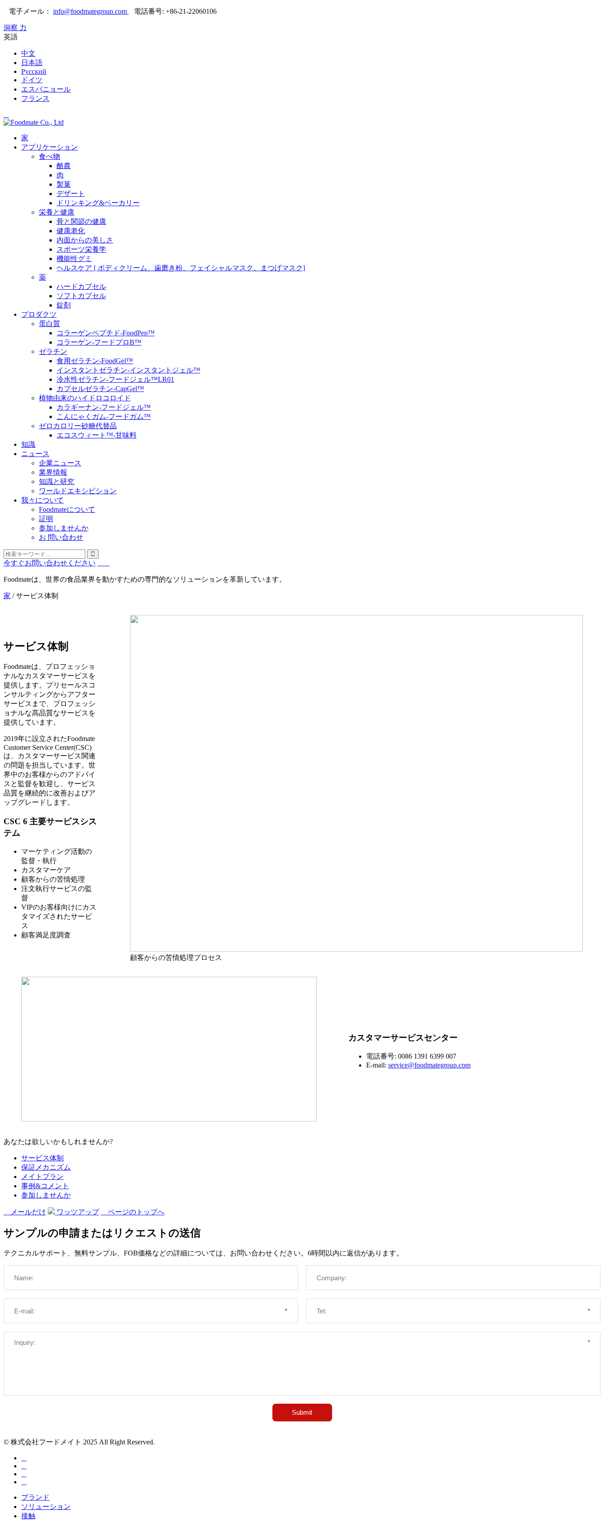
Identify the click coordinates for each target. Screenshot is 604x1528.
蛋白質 (49, 323)
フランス (35, 98)
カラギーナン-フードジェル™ (104, 407)
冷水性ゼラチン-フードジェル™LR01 (115, 379)
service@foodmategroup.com (429, 1065)
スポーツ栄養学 (81, 249)
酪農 (64, 165)
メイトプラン (42, 1176)
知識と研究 (56, 481)
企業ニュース (60, 463)
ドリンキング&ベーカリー (98, 203)
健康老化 (71, 230)
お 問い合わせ (61, 537)
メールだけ (25, 1212)
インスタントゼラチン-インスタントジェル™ (128, 370)
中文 (28, 53)
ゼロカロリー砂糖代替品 (78, 426)
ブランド (35, 1497)
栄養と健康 (56, 212)
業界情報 (53, 472)
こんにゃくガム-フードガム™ (104, 416)
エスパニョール (46, 89)
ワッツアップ (77, 1212)
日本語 (31, 62)
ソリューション (46, 1506)
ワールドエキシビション (78, 491)
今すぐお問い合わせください (50, 563)
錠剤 (64, 305)
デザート (71, 193)
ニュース (35, 453)
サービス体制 (42, 1158)
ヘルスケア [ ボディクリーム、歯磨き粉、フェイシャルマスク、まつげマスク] (181, 268)
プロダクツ (39, 314)
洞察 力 (15, 27)
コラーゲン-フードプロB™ (99, 342)
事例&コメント (45, 1186)
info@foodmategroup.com (91, 11)
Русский (33, 71)
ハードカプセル (81, 286)
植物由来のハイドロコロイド (85, 398)
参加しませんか (63, 528)
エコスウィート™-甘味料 (97, 435)
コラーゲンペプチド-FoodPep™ (106, 333)
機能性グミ (74, 258)
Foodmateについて (67, 509)
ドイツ (31, 80)
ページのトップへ (132, 1212)
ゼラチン (53, 351)
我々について (42, 500)
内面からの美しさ (85, 240)
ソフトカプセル (81, 295)
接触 (28, 1516)
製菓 (64, 184)
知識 (28, 444)
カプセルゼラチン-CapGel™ (100, 388)
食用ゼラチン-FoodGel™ (95, 361)
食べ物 (49, 156)
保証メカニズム (46, 1167)
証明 (46, 518)
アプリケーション (49, 147)
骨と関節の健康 (81, 221)
